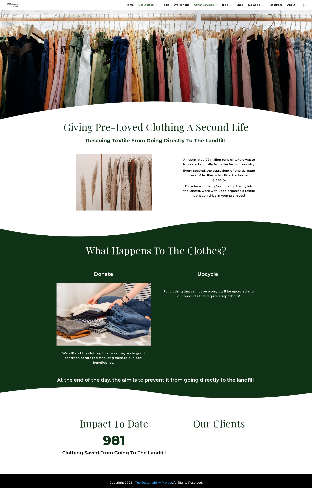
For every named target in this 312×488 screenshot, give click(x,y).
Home (130, 5)
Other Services (204, 5)
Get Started (146, 5)
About (291, 5)
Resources (275, 5)
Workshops (181, 5)
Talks (165, 5)
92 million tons (217, 159)
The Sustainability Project (153, 482)
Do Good (254, 5)
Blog (225, 5)
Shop (240, 5)
